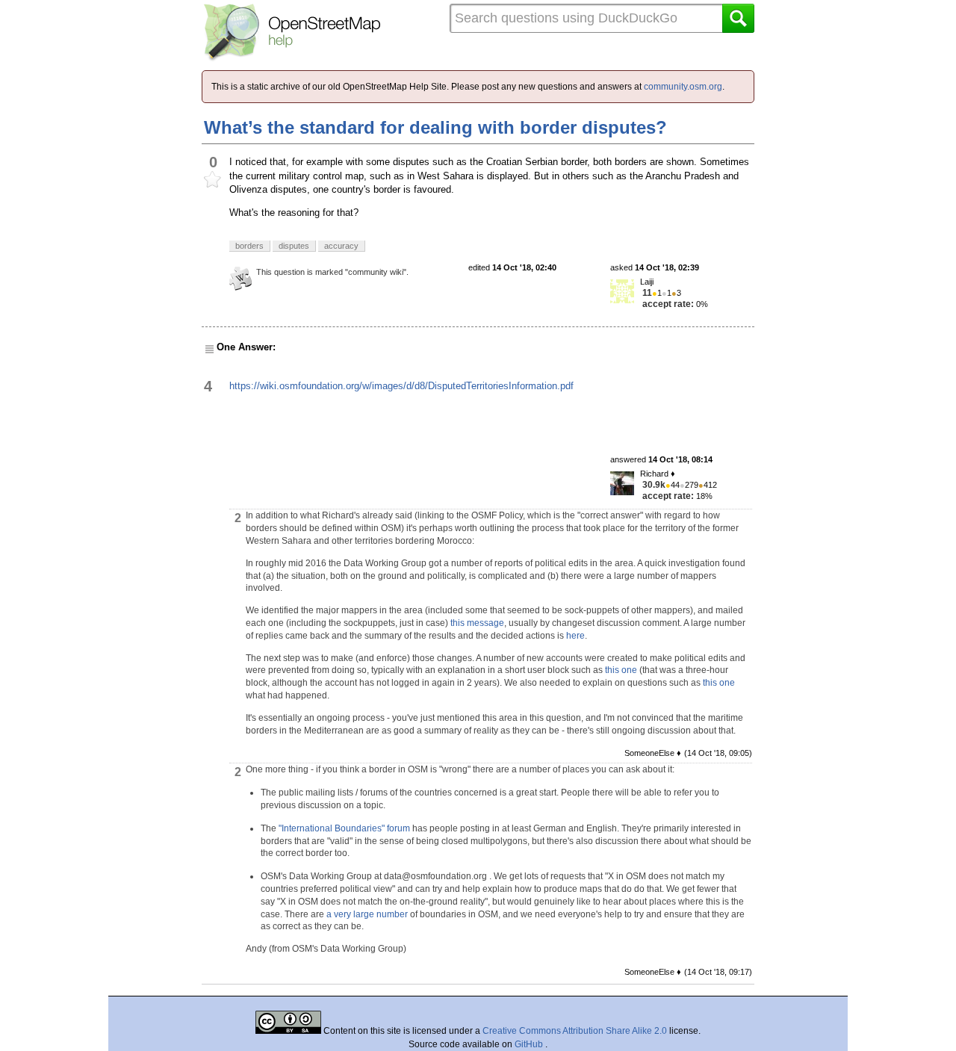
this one (621, 670)
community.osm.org (683, 86)
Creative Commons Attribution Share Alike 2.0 (574, 1031)
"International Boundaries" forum (344, 828)
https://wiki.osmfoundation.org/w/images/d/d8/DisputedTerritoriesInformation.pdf (401, 385)
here (575, 635)
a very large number (367, 914)
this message (477, 623)
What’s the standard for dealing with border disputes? (435, 127)
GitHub (530, 1044)
